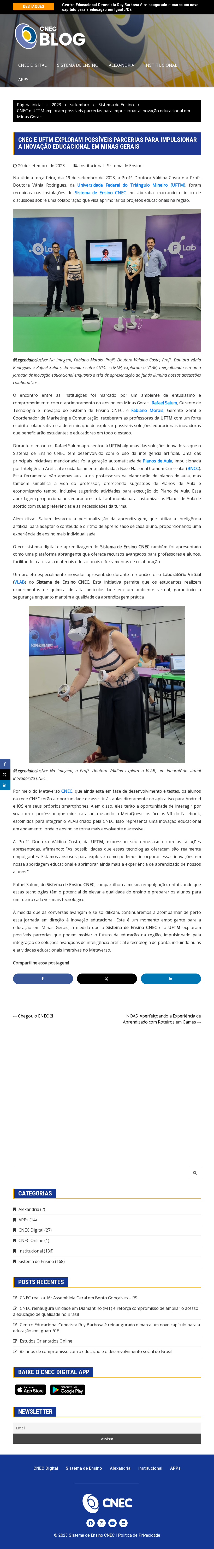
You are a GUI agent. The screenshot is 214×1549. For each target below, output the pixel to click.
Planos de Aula (157, 461)
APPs (23, 79)
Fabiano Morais (147, 410)
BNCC (193, 468)
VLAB (19, 582)
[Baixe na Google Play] (68, 1389)
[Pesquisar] (195, 1173)
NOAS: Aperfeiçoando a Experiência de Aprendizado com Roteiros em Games (162, 1019)
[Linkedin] (123, 1523)
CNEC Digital (32, 65)
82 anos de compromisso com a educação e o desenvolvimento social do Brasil (96, 1351)
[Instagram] (101, 1523)
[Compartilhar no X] (107, 979)
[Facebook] (90, 1523)
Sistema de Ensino (77, 65)
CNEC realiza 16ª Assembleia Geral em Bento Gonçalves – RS (78, 1298)
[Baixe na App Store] (30, 1389)
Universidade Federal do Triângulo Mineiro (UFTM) (131, 185)
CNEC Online (31, 1240)
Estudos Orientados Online (86, 4)
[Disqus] (107, 1096)
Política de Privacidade (139, 1535)
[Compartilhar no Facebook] (43, 979)
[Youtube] (112, 1523)
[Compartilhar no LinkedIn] (171, 979)
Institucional (161, 65)
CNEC (66, 791)
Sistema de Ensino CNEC (100, 192)
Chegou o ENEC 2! (35, 1016)
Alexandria (121, 65)
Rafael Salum (164, 403)
